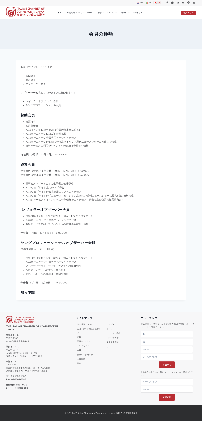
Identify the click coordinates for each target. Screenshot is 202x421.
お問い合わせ (112, 337)
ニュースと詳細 (113, 333)
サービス (91, 12)
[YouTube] (183, 3)
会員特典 (81, 359)
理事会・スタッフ (85, 341)
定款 (79, 337)
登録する (167, 365)
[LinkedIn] (178, 3)
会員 (79, 350)
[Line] (189, 3)
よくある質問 (112, 342)
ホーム (60, 12)
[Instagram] (172, 3)
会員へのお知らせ (85, 354)
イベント (110, 329)
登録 (79, 363)
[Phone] (194, 3)
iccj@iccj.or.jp (21, 388)
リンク (110, 346)
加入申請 (28, 292)
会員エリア (188, 12)
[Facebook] (167, 3)
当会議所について (85, 324)
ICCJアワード (83, 345)
